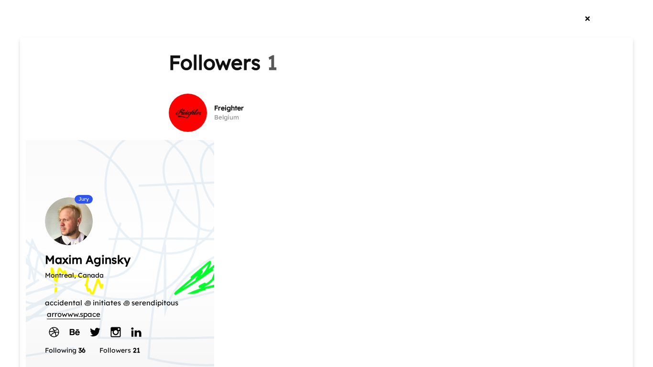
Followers (119, 350)
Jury (83, 199)
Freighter (229, 108)
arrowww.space (73, 314)
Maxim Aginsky (88, 259)
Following (65, 350)
